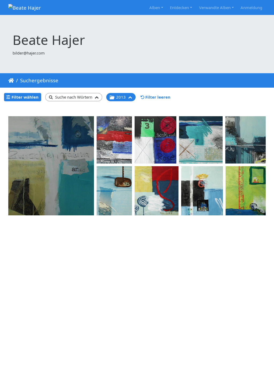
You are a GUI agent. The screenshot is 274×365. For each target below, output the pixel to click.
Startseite (11, 80)
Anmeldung (251, 7)
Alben (154, 7)
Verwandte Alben (215, 7)
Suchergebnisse (39, 80)
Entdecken (179, 7)
